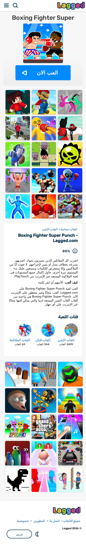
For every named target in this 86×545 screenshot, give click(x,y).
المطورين (39, 521)
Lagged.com (67, 510)
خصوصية (23, 521)
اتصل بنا (55, 521)
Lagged (71, 5)
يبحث (15, 5)
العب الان (47, 73)
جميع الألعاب (71, 521)
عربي (19, 534)
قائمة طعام (6, 5)
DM (37, 534)
